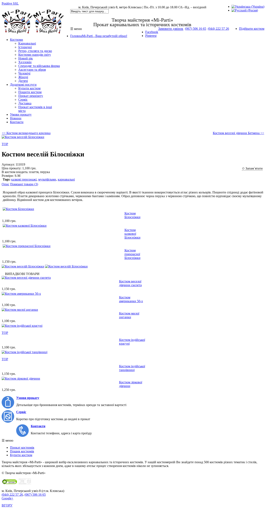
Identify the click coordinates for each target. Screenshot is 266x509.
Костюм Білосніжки (132, 215)
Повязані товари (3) (24, 184)
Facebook (151, 32)
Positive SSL (10, 3)
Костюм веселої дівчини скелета (130, 283)
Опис (5, 184)
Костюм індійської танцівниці (132, 368)
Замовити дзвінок (170, 28)
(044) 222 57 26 (218, 28)
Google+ (7, 498)
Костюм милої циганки (129, 315)
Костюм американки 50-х (131, 299)
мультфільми (47, 179)
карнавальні (66, 179)
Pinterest (150, 35)
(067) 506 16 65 (195, 28)
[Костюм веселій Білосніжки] (23, 266)
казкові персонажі (24, 179)
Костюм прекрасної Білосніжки (132, 254)
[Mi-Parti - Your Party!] (33, 32)
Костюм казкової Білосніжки (132, 233)
